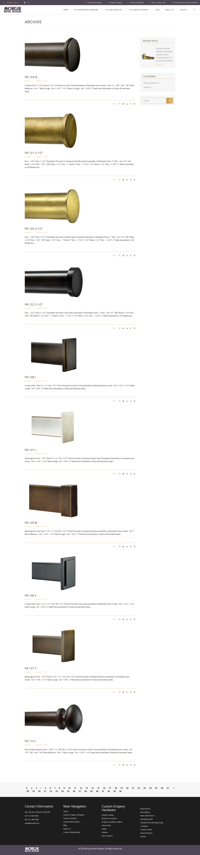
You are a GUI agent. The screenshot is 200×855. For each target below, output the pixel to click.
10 (69, 788)
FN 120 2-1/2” (34, 228)
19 (121, 788)
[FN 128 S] (54, 573)
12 (81, 788)
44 (120, 791)
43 (114, 791)
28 (28, 791)
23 (144, 788)
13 (87, 788)
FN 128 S (30, 595)
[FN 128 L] (54, 355)
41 (103, 791)
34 (62, 791)
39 (91, 791)
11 (75, 788)
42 (109, 791)
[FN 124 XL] (54, 54)
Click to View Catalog (95, 3)
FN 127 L (30, 450)
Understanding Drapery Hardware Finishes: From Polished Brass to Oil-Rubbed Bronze (164, 55)
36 (74, 791)
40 (97, 791)
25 (156, 788)
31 (45, 791)
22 (139, 788)
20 (127, 788)
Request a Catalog (116, 3)
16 (104, 788)
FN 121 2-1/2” (34, 153)
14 (92, 788)
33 (56, 791)
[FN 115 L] (54, 718)
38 (85, 791)
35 (68, 791)
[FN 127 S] (54, 646)
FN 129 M (31, 523)
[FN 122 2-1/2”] (54, 282)
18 (115, 788)
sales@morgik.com (12, 3)
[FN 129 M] (54, 500)
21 (133, 788)
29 (33, 791)
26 (162, 788)
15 (98, 788)
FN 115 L (30, 741)
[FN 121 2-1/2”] (54, 130)
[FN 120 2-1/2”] (54, 206)
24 (150, 788)
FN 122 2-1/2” (34, 304)
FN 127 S (30, 668)
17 (110, 788)
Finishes (147, 87)
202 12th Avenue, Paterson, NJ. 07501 (185, 3)
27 (168, 788)
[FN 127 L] (54, 427)
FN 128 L (30, 377)
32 (51, 791)
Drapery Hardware (150, 83)
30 (39, 791)
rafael (29, 81)
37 (80, 791)
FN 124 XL (31, 77)
